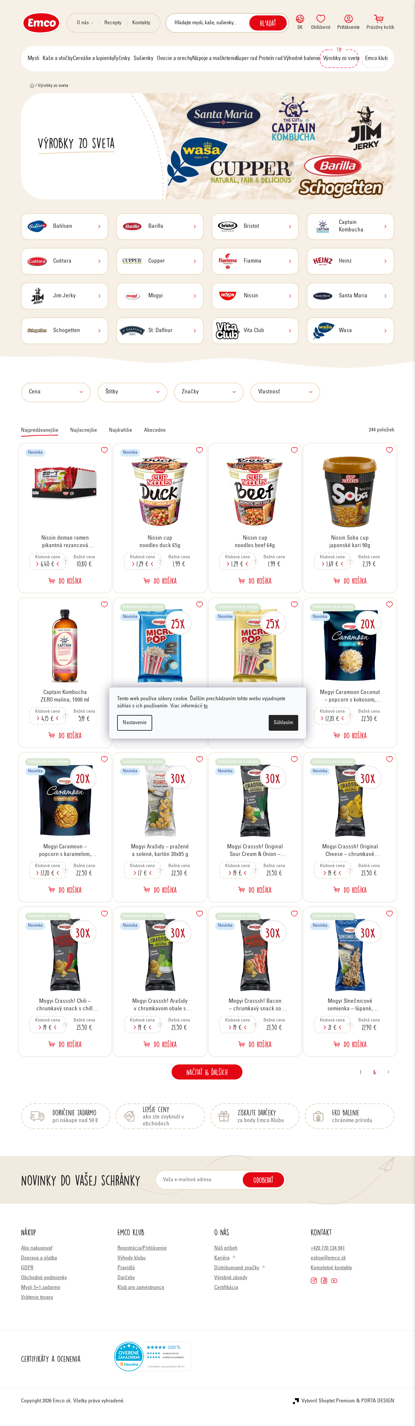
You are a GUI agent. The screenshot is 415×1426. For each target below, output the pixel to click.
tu (206, 706)
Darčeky (126, 1277)
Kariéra (222, 1258)
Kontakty (141, 23)
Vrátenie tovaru (37, 1297)
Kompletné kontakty (331, 1268)
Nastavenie (135, 722)
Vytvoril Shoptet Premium (328, 1401)
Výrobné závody (230, 1277)
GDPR (27, 1268)
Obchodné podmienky (44, 1277)
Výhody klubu (131, 1258)
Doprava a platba (39, 1258)
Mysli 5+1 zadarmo (40, 1287)
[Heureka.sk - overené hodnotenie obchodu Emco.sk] (152, 1359)
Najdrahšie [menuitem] (120, 430)
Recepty (112, 23)
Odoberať (263, 1179)
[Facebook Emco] (324, 1280)
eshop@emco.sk (328, 1258)
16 (374, 1072)
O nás (83, 23)
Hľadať (268, 23)
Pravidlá (126, 1268)
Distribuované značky (236, 1268)
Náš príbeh (226, 1248)
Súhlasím (283, 722)
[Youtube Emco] (334, 1280)
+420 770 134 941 (328, 1248)
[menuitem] (33, 59)
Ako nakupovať (36, 1248)
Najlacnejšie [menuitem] (83, 430)
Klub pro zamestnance (140, 1287)
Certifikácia (226, 1287)
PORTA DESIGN (377, 1401)
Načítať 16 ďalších (207, 1072)
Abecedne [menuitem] (155, 430)
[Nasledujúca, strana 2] (388, 1072)
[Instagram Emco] (314, 1280)
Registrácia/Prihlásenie (142, 1248)
